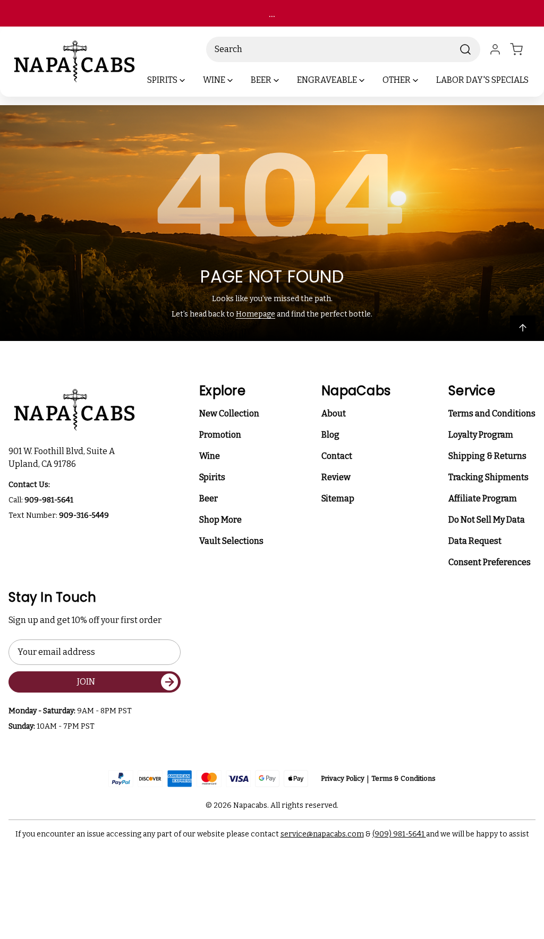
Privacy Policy (342, 778)
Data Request (475, 541)
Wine (209, 456)
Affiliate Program (482, 498)
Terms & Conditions (403, 778)
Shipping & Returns (487, 456)
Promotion (220, 435)
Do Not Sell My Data (486, 520)
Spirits (212, 477)
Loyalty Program (480, 435)
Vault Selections (231, 541)
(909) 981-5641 (399, 834)
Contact (336, 456)
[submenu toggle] (191, 80)
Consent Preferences (489, 562)
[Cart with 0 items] (523, 49)
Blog (330, 435)
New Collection (229, 413)
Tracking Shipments (488, 477)
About (333, 413)
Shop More (220, 520)
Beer (208, 498)
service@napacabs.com (322, 834)
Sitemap (337, 498)
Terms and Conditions (492, 413)
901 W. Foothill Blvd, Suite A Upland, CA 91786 (63, 457)
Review (336, 477)
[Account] (495, 49)
